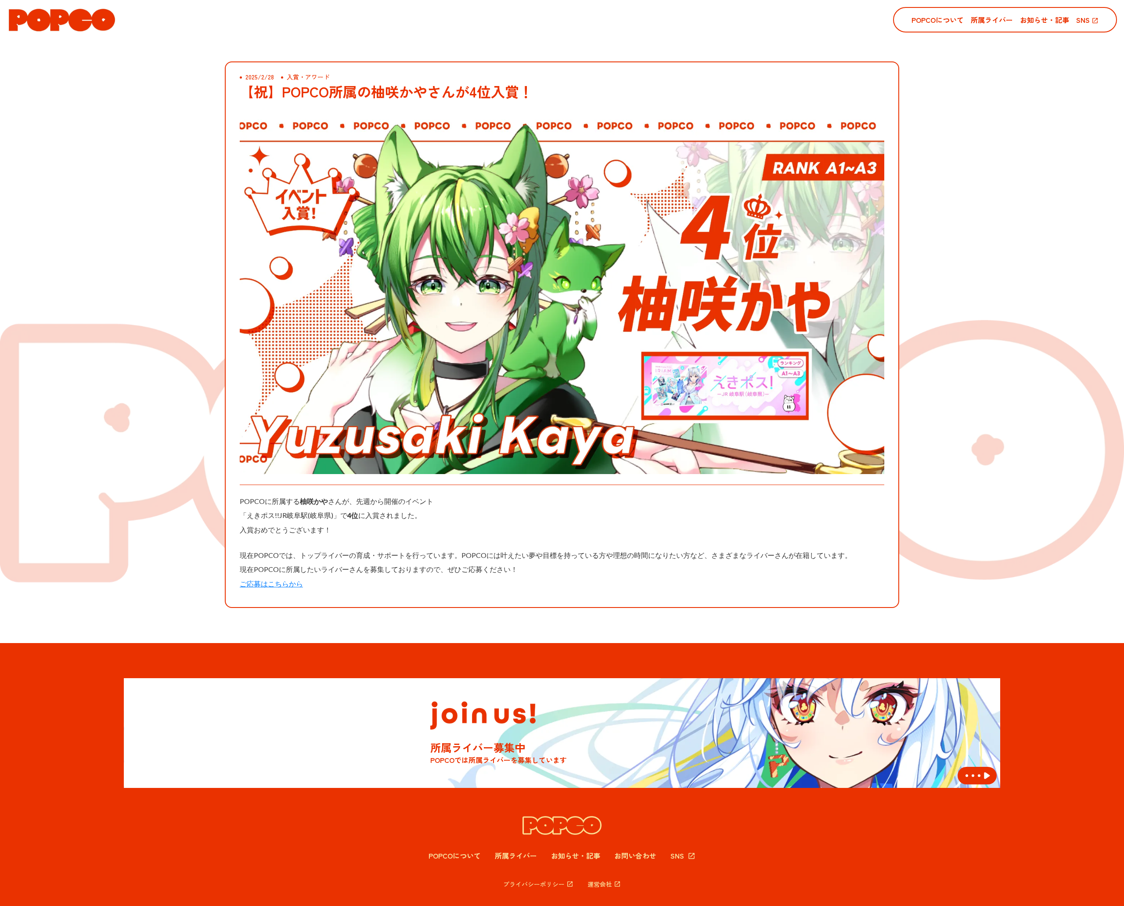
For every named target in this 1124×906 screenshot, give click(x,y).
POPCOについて (455, 855)
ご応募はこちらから (271, 583)
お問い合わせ (635, 855)
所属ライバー (516, 855)
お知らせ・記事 (575, 855)
